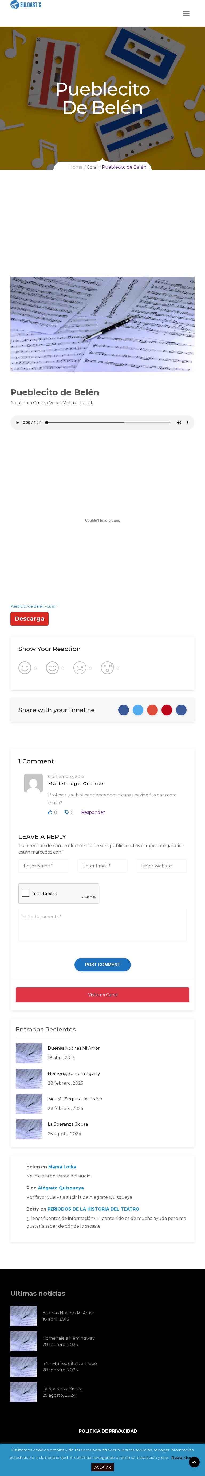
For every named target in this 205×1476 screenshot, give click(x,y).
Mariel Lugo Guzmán (76, 783)
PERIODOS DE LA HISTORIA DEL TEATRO (93, 1209)
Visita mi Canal (102, 994)
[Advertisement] (102, 236)
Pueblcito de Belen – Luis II (33, 606)
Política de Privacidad (108, 1431)
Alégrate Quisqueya (61, 1188)
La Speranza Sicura (68, 1124)
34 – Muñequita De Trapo (75, 1098)
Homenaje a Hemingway (74, 1073)
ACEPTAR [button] (102, 1467)
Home (75, 167)
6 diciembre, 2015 (66, 776)
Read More (182, 1457)
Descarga (29, 618)
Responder (93, 812)
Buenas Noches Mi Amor (74, 1048)
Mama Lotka (62, 1166)
